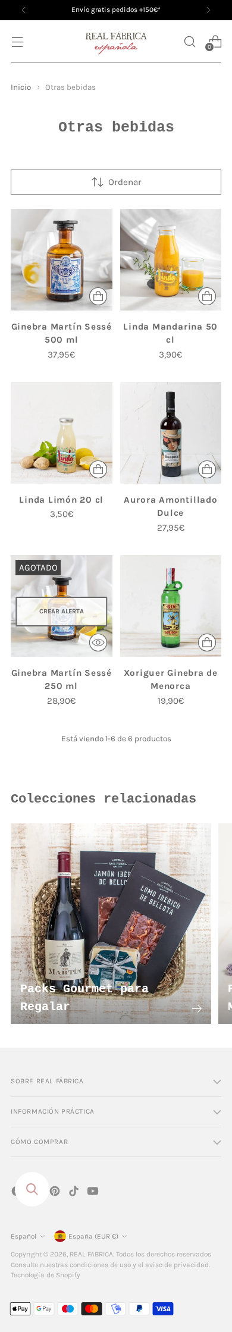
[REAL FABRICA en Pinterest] (56, 1193)
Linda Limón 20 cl (61, 499)
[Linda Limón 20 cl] (61, 433)
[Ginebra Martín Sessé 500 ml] (61, 260)
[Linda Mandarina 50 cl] (171, 260)
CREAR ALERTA (61, 611)
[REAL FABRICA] (116, 41)
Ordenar (125, 182)
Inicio (21, 87)
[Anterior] (24, 10)
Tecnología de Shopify (45, 1275)
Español (23, 1236)
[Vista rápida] (98, 642)
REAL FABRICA (91, 1254)
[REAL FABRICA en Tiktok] (75, 1193)
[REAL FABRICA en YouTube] (94, 1193)
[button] (189, 41)
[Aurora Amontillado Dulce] (171, 433)
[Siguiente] (208, 10)
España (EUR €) (93, 1236)
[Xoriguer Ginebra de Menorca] (171, 606)
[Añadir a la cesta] (98, 296)
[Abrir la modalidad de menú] (17, 41)
